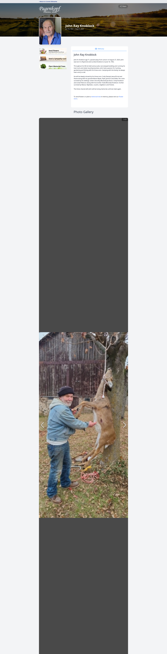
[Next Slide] (124, 425)
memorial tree (96, 97)
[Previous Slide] (42, 425)
